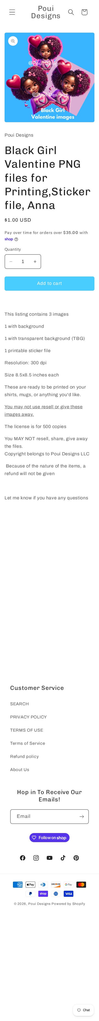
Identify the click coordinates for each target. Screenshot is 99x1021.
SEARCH (19, 703)
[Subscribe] (81, 816)
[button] (12, 12)
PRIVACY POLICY (28, 717)
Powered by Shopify (68, 904)
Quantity (13, 249)
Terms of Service (27, 743)
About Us (19, 769)
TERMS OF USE (26, 730)
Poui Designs (39, 904)
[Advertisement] (49, 609)
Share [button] (18, 540)
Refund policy (24, 756)
